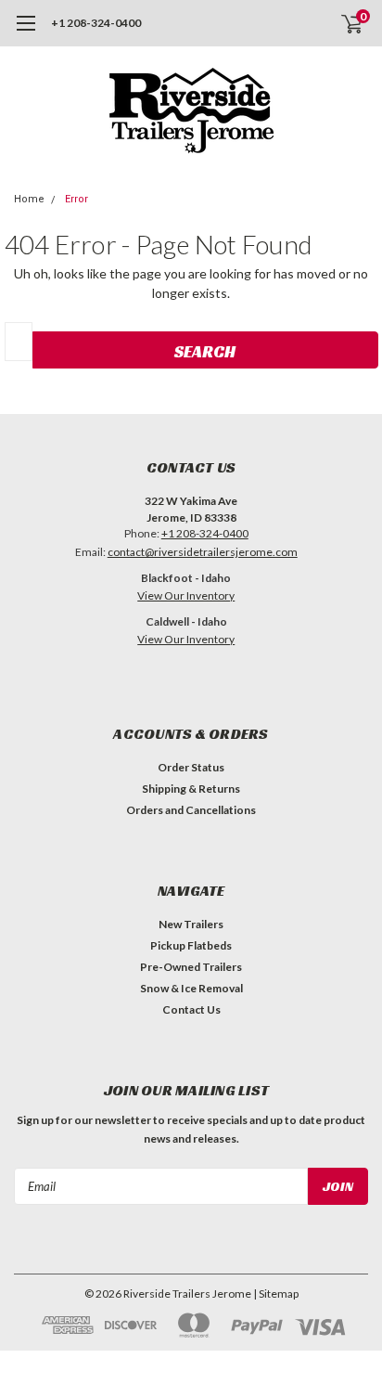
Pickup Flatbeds (191, 945)
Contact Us (191, 1009)
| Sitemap (276, 1293)
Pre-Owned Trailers (191, 967)
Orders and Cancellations (191, 810)
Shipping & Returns (191, 789)
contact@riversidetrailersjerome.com (203, 552)
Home (29, 199)
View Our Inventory (186, 595)
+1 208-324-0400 (96, 23)
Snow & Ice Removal (191, 988)
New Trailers (191, 924)
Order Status (191, 767)
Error (76, 199)
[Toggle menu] (25, 32)
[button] (186, 673)
